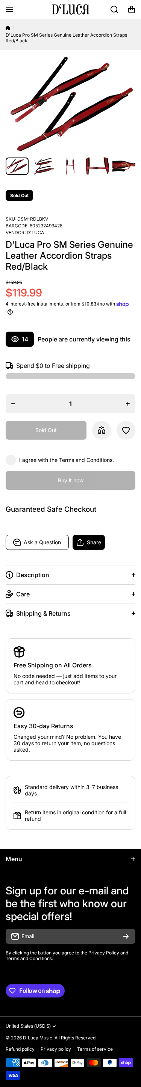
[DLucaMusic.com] (70, 9)
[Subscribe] (126, 936)
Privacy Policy (103, 953)
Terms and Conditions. (86, 460)
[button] (131, 9)
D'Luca (35, 232)
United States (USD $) (28, 1026)
